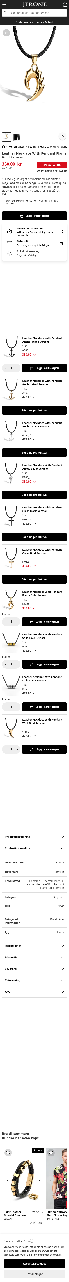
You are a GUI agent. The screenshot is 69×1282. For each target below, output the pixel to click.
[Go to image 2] (16, 137)
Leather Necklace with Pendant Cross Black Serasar (42, 509)
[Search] (34, 13)
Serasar (59, 871)
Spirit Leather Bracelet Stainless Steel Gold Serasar (15, 1215)
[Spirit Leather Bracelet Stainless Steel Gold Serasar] (23, 1178)
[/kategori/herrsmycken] (6, 32)
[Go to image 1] (6, 137)
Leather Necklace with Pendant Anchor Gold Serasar (42, 382)
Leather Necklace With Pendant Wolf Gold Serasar (42, 721)
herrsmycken (53, 881)
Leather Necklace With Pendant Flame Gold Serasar (42, 593)
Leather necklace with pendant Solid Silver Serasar (42, 678)
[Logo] (34, 4)
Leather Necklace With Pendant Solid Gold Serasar (42, 636)
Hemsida (34, 881)
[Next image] (39, 1180)
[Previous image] (7, 1180)
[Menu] (4, 5)
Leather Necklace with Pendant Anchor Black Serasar (42, 339)
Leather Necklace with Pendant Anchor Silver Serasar (42, 424)
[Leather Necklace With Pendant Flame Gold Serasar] (34, 78)
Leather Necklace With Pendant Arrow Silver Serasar (42, 466)
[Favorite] (62, 136)
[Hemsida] (3, 146)
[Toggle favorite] (8, 1152)
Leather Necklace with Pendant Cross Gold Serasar (42, 551)
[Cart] (65, 4)
